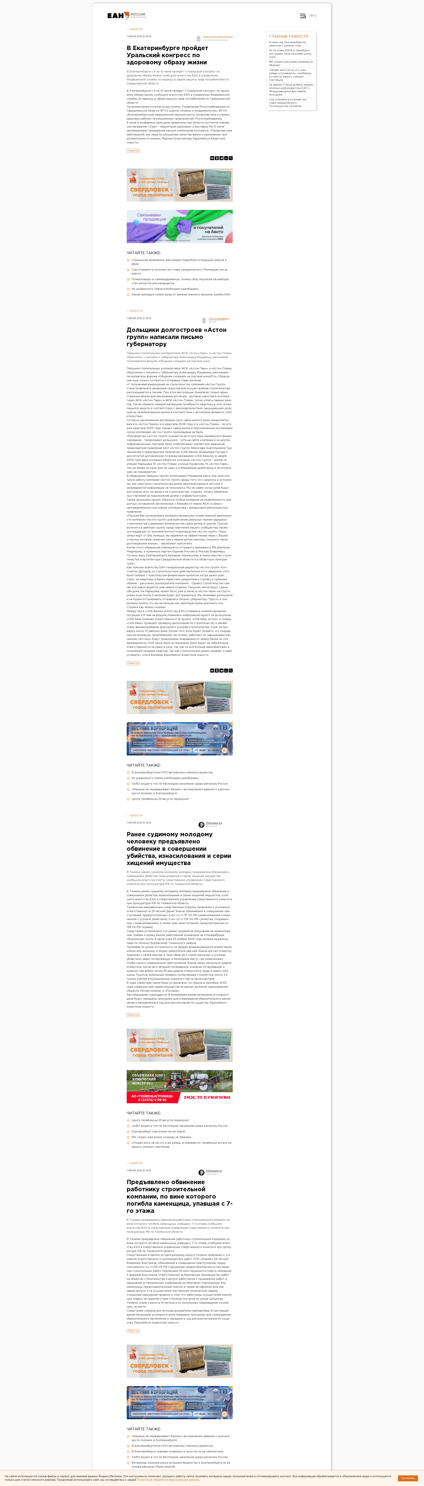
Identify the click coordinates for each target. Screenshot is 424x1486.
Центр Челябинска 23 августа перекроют (160, 799)
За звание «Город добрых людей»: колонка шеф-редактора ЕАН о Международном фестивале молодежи (291, 90)
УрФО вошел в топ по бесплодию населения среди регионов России (180, 784)
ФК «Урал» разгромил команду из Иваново (161, 1137)
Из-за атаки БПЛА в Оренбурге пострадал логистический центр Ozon (290, 53)
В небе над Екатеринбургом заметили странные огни (287, 44)
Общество (133, 151)
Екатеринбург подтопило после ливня (158, 1131)
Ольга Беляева (219, 319)
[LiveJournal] (231, 158)
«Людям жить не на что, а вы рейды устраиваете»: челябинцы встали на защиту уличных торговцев (181, 1145)
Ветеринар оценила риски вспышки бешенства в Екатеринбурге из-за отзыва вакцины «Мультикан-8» (181, 1465)
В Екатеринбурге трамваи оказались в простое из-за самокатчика (177, 1451)
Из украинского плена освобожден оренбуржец (165, 289)
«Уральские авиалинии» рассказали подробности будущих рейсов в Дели (179, 262)
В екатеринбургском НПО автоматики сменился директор (172, 772)
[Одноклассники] (217, 158)
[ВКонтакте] (212, 158)
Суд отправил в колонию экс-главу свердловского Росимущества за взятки (179, 272)
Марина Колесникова (218, 37)
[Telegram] (221, 158)
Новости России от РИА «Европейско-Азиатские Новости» (119, 16)
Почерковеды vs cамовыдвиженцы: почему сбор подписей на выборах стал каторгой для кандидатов (180, 281)
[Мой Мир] (226, 158)
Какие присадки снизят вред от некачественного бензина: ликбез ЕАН (181, 294)
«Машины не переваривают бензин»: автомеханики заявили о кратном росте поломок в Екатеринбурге (180, 791)
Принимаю (408, 1478)
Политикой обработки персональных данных (168, 1480)
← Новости (134, 29)
